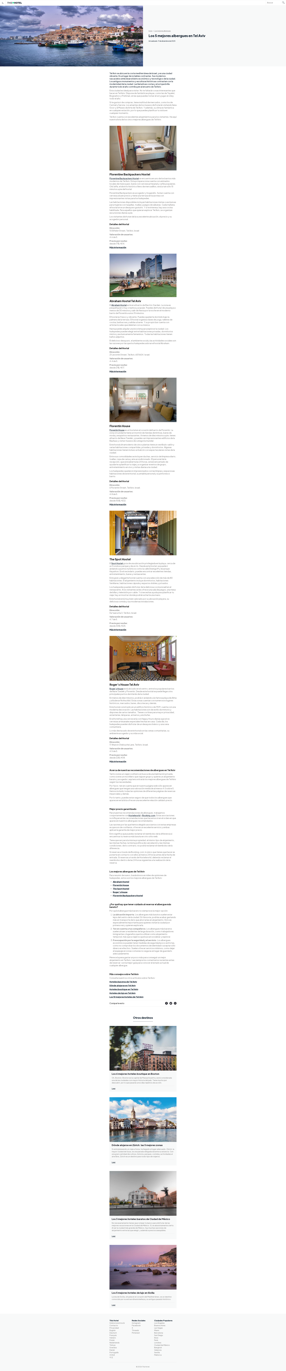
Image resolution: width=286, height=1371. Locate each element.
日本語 (112, 1355)
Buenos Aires (159, 1325)
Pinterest (136, 1333)
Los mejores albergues (162, 31)
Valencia (157, 1350)
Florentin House (116, 430)
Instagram (136, 1323)
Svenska (113, 1347)
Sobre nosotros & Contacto (117, 1324)
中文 (111, 1357)
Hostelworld (134, 815)
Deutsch (113, 1333)
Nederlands (114, 1342)
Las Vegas (158, 1328)
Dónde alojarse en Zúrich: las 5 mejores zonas (137, 1145)
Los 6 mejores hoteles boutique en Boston (135, 1073)
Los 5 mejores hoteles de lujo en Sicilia (133, 1292)
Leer (114, 1088)
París (156, 1340)
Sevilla (157, 1352)
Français (113, 1335)
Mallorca (158, 1355)
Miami (156, 1330)
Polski (112, 1340)
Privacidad (114, 1328)
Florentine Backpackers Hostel (124, 178)
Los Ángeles (159, 1323)
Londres (157, 1342)
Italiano (112, 1338)
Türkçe (112, 1345)
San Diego (158, 1335)
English (112, 1330)
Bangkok (158, 1347)
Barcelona (158, 1333)
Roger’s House (116, 688)
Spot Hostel (117, 563)
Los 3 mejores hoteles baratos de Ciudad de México (141, 1219)
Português (114, 1352)
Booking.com (148, 815)
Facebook (136, 1325)
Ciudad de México (162, 1345)
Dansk (112, 1350)
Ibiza (156, 1338)
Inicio (150, 31)
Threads (135, 1330)
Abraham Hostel (119, 305)
